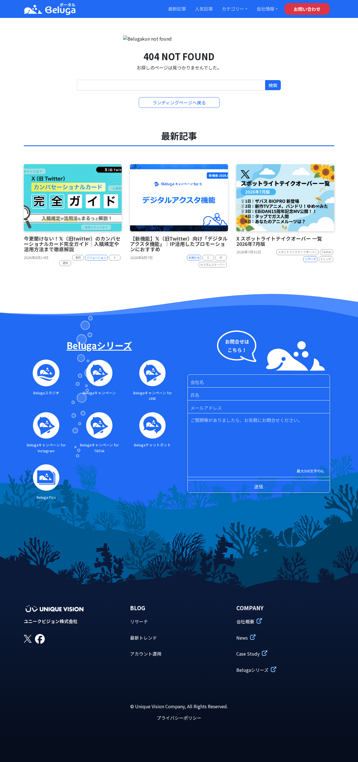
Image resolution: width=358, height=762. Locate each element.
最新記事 (177, 8)
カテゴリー (233, 8)
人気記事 (204, 8)
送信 (258, 486)
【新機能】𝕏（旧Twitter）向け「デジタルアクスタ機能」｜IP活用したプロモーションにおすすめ (179, 244)
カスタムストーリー (212, 264)
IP (221, 257)
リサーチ (310, 259)
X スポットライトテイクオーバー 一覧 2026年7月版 (279, 241)
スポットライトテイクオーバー (297, 252)
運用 (65, 263)
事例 (78, 257)
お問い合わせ (307, 9)
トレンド (325, 259)
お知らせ (194, 257)
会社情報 (265, 8)
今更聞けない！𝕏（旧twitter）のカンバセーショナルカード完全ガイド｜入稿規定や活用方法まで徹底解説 (72, 244)
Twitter (326, 252)
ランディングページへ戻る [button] (179, 102)
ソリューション (96, 257)
